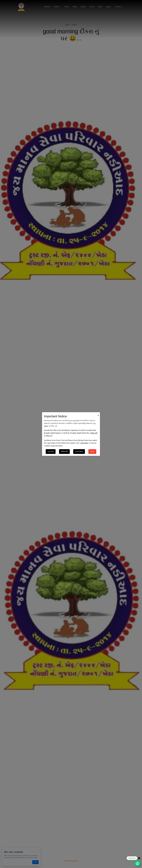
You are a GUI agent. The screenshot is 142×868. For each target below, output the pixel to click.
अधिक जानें (64, 451)
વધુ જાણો (51, 451)
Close (92, 451)
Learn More (79, 451)
